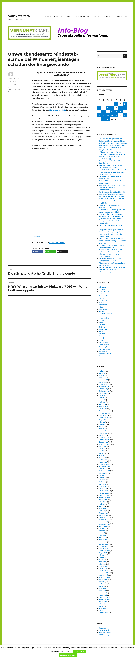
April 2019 (102, 509)
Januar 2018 (103, 542)
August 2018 (103, 526)
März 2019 (102, 511)
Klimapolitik (103, 309)
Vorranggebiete (104, 345)
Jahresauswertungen (106, 272)
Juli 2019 (102, 502)
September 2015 (104, 599)
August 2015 (103, 602)
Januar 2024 (103, 382)
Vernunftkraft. (19, 16)
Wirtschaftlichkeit (105, 354)
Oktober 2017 (103, 548)
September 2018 (104, 524)
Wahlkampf (103, 347)
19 (103, 115)
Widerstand (103, 351)
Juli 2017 (102, 555)
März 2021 (102, 457)
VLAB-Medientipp (105, 159)
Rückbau (102, 325)
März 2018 (102, 537)
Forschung (102, 298)
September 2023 (104, 391)
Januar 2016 (103, 595)
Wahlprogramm (104, 349)
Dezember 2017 (104, 544)
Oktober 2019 (103, 495)
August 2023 (103, 393)
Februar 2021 (103, 460)
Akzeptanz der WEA (57, 110)
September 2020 (104, 471)
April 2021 (102, 455)
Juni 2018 (102, 531)
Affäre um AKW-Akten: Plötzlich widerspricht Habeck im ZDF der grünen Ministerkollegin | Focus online (112, 154)
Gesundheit (12, 84)
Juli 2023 (102, 395)
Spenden (96, 16)
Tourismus (102, 334)
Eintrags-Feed (104, 630)
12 (103, 111)
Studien (101, 331)
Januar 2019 (103, 515)
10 (125, 108)
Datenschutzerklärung (67, 655)
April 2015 (102, 608)
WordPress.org (104, 635)
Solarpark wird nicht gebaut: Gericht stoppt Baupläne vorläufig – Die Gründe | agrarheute (112, 241)
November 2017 (104, 546)
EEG (100, 294)
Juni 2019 (102, 504)
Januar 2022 (103, 435)
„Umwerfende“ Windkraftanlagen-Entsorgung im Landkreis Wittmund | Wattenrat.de (111, 221)
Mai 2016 (102, 586)
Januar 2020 (103, 489)
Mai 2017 (102, 560)
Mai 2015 (102, 606)
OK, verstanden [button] (79, 651)
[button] (37, 251)
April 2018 (102, 535)
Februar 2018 (103, 540)
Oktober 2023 (103, 389)
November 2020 (104, 466)
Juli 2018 (102, 528)
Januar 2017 (103, 568)
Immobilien (103, 305)
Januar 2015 (103, 611)
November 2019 (104, 493)
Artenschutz (103, 289)
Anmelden (102, 628)
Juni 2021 (102, 451)
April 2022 (102, 429)
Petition (101, 320)
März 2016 (102, 591)
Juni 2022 (102, 424)
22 (116, 115)
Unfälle (101, 340)
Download (36, 236)
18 (99, 115)
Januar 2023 (103, 409)
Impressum (108, 16)
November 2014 (104, 613)
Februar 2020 (103, 486)
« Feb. (103, 123)
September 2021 (104, 444)
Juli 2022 (102, 422)
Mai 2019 (102, 506)
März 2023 (102, 404)
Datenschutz (121, 16)
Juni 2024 (102, 371)
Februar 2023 (103, 406)
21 (112, 115)
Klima (101, 307)
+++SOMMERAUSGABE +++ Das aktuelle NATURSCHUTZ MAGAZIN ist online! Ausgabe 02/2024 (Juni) (112, 172)
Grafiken (102, 303)
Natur (101, 316)
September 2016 (104, 577)
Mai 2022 (102, 426)
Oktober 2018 (103, 522)
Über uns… (58, 16)
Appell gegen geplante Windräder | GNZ (112, 192)
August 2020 (103, 473)
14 (112, 111)
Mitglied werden (82, 16)
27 (108, 119)
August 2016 (103, 579)
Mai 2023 (102, 400)
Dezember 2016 (104, 571)
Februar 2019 (103, 513)
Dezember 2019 (104, 491)
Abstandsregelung (14, 87)
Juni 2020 (102, 477)
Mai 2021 (102, 453)
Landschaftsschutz (105, 314)
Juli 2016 (102, 582)
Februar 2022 (103, 433)
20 (108, 115)
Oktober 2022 (103, 415)
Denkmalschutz (104, 291)
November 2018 (104, 520)
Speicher (102, 327)
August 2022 (103, 420)
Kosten (101, 311)
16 (120, 111)
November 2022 (104, 413)
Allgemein (102, 287)
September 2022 (104, 418)
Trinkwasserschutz (105, 336)
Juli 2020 (102, 475)
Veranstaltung (104, 342)
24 (125, 115)
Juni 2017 (102, 557)
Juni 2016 (102, 584)
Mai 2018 (102, 533)
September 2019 (104, 497)
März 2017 (102, 564)
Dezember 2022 (104, 411)
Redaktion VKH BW (15, 78)
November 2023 (104, 387)
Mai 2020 (102, 480)
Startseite (47, 16)
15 (116, 111)
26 (103, 119)
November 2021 (104, 440)
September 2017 (104, 551)
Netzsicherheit (104, 318)
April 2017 (102, 562)
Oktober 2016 (103, 575)
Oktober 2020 (103, 469)
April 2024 (102, 375)
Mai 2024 (102, 373)
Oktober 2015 (103, 597)
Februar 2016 (103, 593)
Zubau (10, 92)
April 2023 (102, 402)
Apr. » (121, 123)
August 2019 (103, 500)
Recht (101, 323)
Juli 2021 (102, 449)
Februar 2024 (103, 380)
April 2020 (102, 482)
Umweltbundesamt (57, 242)
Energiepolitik (103, 296)
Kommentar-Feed (105, 632)
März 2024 (102, 378)
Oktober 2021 (103, 442)
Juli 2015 (102, 604)
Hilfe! (68, 16)
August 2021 (103, 446)
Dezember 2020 (104, 464)
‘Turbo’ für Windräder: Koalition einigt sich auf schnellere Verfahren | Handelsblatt (112, 201)
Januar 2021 (103, 462)
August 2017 (103, 553)
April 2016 (102, 588)
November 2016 (104, 573)
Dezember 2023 (104, 384)
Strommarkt (103, 329)
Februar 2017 (103, 566)
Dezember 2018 (104, 517)
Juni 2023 (102, 398)
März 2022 (102, 431)
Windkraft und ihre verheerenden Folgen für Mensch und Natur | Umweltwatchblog (112, 188)
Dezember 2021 (104, 438)
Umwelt (101, 338)
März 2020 (102, 484)
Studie (19, 90)
